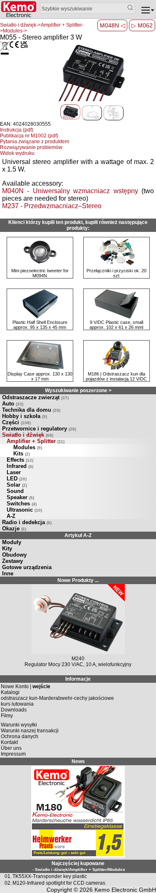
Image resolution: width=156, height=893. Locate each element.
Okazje (14, 528)
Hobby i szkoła (24, 416)
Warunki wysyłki (19, 725)
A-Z (11, 516)
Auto (12, 403)
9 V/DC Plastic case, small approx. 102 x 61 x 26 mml (116, 325)
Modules (27, 447)
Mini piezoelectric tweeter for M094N (40, 273)
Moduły (11, 542)
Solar (17, 485)
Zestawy (12, 561)
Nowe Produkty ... (78, 580)
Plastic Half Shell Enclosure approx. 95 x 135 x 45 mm (39, 325)
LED (17, 478)
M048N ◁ (112, 25)
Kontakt (9, 742)
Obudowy (14, 555)
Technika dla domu (31, 410)
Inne (7, 573)
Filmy (7, 716)
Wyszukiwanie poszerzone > (78, 390)
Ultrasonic (24, 510)
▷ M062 (142, 25)
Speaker (20, 497)
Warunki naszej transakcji (30, 731)
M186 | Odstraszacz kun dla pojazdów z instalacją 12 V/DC (116, 376)
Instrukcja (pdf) (16, 130)
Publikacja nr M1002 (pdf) (29, 136)
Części (16, 422)
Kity (7, 548)
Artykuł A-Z (78, 535)
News (78, 761)
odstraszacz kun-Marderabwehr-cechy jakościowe (57, 698)
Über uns (11, 748)
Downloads (14, 710)
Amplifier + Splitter (35, 441)
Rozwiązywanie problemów (31, 147)
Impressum (13, 754)
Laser (14, 472)
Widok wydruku (17, 153)
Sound (15, 491)
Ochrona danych (19, 736)
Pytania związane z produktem (34, 141)
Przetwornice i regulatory (39, 428)
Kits (21, 453)
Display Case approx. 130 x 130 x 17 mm (39, 376)
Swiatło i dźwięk (27, 435)
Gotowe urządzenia (27, 567)
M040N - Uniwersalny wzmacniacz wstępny (70, 190)
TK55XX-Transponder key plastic (49, 876)
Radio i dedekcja (27, 522)
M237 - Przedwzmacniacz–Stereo (52, 205)
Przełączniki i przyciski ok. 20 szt (116, 273)
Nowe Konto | (25, 686)
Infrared (20, 466)
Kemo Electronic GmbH (125, 889)
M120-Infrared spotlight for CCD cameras (58, 883)
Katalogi (10, 692)
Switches (22, 503)
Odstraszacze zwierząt (35, 397)
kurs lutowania (17, 704)
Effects (20, 460)
